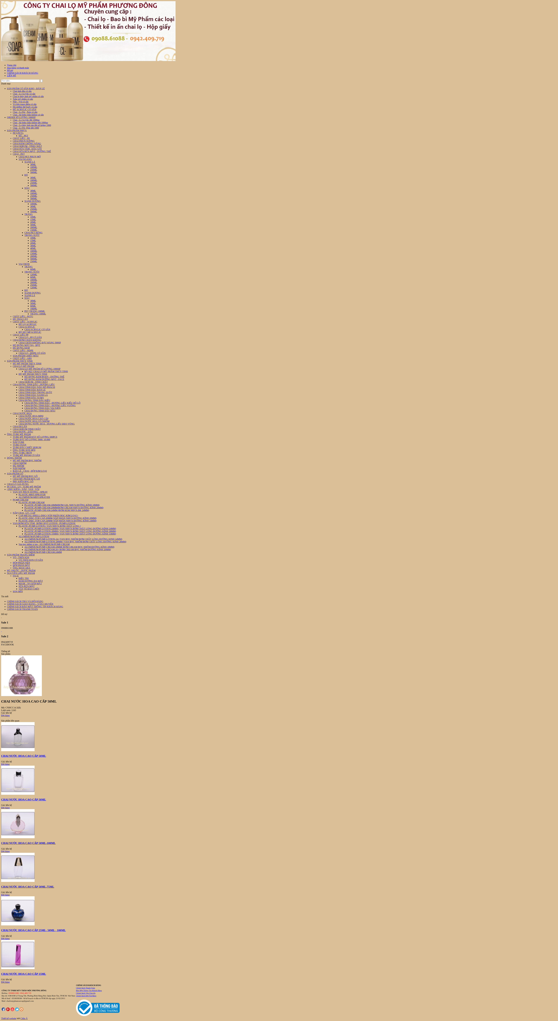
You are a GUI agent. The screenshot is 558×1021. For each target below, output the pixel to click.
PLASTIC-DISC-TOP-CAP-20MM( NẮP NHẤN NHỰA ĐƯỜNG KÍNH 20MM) (57, 518)
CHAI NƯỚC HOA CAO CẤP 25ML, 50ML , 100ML (33, 930)
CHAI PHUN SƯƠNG (24, 141)
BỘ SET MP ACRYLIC (30, 332)
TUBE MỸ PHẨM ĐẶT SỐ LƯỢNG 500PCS (35, 437)
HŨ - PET (23, 135)
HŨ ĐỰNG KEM (21, 348)
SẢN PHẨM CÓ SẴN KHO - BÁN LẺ (26, 88)
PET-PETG (18, 133)
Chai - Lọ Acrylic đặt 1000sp (26, 120)
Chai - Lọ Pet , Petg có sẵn (25, 112)
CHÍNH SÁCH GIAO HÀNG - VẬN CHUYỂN (30, 604)
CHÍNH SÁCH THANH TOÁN (22, 609)
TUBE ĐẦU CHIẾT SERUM (27, 447)
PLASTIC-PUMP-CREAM (31, 502)
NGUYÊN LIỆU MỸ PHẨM (21, 573)
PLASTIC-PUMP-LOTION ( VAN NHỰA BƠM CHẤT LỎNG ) (50, 526)
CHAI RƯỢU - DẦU (23, 431)
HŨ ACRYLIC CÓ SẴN (24, 109)
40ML (33, 248)
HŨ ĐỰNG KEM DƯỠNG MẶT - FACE (44, 379)
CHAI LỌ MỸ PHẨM (23, 366)
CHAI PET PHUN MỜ (30, 156)
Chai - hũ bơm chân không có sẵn (28, 115)
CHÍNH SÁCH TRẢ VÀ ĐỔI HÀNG (25, 601)
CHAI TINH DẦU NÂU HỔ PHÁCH (37, 387)
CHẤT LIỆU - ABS (22, 358)
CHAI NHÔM (19, 463)
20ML (33, 222)
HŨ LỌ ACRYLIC (28, 324)
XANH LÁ (29, 162)
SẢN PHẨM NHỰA (17, 130)
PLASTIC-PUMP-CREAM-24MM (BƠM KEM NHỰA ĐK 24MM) (56, 510)
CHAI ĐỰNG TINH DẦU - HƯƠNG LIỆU (34, 384)
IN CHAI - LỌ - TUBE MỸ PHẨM (24, 486)
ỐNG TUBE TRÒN (22, 452)
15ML (33, 219)
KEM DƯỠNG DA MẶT (31, 581)
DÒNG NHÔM (14, 458)
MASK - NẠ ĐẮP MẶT (30, 583)
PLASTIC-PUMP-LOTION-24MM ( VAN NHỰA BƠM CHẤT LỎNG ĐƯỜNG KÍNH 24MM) (70, 528)
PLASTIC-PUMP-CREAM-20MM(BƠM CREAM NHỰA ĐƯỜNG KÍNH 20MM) (63, 507)
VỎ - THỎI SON (21, 557)
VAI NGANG (25, 159)
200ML (33, 227)
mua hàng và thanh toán (18, 68)
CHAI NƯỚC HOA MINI (31, 416)
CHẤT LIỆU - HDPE (23, 350)
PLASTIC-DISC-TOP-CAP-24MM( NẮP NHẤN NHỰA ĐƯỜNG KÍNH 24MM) (57, 521)
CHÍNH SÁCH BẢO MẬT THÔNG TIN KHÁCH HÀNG (35, 606)
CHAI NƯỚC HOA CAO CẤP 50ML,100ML (28, 843)
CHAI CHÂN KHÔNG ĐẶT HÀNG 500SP (40, 342)
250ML (33, 170)
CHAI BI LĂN (20, 426)
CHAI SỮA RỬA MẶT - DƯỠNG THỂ (32, 151)
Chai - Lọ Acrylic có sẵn (24, 94)
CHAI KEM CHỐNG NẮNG (27, 143)
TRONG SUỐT (32, 235)
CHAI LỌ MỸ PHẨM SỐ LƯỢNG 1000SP (39, 369)
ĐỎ (26, 175)
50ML (33, 225)
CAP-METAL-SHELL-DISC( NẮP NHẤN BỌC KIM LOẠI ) (48, 515)
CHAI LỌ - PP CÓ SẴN (30, 337)
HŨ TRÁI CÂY (20, 319)
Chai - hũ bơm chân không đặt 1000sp (30, 122)
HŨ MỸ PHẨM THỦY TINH (33, 374)
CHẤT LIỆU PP (20, 335)
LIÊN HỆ (11, 75)
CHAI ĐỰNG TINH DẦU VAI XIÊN (42, 408)
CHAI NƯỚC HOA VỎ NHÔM (34, 421)
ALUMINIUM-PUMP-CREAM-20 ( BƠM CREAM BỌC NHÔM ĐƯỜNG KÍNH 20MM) (67, 549)
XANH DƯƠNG (32, 201)
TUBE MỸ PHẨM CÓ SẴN (26, 455)
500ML (33, 172)
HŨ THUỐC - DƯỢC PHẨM (21, 570)
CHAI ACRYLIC (27, 327)
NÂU (27, 188)
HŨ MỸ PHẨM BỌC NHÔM (27, 460)
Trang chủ (11, 65)
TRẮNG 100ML (38, 314)
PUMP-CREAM (20, 500)
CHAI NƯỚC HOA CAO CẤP (33, 418)
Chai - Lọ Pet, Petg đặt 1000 (26, 128)
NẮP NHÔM (19, 468)
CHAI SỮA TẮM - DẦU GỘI (27, 149)
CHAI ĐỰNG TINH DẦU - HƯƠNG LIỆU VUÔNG (50, 405)
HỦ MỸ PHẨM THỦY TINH (27, 363)
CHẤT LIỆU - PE (21, 138)
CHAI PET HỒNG (33, 232)
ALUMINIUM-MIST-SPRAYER (34, 497)
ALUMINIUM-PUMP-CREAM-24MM (43, 552)
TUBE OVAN (19, 445)
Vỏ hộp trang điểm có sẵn (24, 104)
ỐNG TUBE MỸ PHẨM (19, 434)
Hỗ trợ (10, 70)
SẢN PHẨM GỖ (15, 473)
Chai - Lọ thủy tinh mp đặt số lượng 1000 (32, 125)
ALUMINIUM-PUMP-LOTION (34, 536)
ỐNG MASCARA (21, 568)
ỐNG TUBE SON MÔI (24, 450)
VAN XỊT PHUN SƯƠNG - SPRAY (30, 492)
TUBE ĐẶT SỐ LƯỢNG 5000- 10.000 (31, 439)
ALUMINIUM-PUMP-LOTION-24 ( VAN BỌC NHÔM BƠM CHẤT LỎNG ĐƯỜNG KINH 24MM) (73, 539)
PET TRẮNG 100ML (34, 311)
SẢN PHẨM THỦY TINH (20, 361)
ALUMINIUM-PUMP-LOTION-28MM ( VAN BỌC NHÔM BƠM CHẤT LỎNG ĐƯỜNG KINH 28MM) (75, 541)
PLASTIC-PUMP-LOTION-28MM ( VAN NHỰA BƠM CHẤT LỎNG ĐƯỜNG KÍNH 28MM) (70, 531)
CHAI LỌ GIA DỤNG (18, 484)
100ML (33, 167)
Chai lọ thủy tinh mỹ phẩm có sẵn (28, 96)
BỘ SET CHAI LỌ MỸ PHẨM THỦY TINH (46, 371)
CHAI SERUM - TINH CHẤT (27, 146)
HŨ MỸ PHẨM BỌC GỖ (25, 476)
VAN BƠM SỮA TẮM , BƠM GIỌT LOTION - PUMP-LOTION (44, 523)
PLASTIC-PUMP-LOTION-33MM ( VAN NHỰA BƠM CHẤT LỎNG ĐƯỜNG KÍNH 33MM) (70, 534)
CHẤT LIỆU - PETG (23, 316)
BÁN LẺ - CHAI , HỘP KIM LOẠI (30, 471)
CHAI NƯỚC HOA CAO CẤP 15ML (23, 973)
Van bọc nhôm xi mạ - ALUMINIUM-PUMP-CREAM (44, 544)
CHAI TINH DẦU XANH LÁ (33, 395)
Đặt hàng (5, 715)
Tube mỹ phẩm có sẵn (23, 99)
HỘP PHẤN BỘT (21, 565)
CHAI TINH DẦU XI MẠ (31, 397)
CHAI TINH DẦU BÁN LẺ (32, 390)
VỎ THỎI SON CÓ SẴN (31, 560)
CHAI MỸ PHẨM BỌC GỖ (26, 479)
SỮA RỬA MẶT (27, 586)
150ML (33, 230)
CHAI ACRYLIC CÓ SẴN (37, 329)
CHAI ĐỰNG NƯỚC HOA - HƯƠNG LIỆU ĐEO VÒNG (47, 424)
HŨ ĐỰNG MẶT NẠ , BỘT (26, 345)
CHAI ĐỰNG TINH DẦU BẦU (40, 411)
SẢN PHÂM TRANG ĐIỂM (21, 555)
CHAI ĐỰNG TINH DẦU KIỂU (34, 400)
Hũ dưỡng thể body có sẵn (25, 107)
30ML (33, 164)
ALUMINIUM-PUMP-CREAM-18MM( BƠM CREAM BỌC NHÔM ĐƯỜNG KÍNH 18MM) (69, 547)
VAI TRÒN (24, 264)
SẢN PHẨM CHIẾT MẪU (26, 355)
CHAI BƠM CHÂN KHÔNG (27, 340)
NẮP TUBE (18, 442)
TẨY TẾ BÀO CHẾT (29, 589)
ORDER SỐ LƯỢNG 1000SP (21, 117)
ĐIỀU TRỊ (24, 578)
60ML (33, 269)
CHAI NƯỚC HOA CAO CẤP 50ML (23, 755)
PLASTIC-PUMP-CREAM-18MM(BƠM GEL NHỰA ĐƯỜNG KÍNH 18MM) (62, 505)
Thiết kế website (8, 1018)
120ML (33, 274)
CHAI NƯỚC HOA (22, 413)
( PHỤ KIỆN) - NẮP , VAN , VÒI (23, 489)
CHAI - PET (19, 154)
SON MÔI (18, 591)
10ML (33, 217)
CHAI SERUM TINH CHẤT (27, 429)
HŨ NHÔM (18, 466)
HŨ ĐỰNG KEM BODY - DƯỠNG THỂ (44, 376)
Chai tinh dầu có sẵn (22, 91)
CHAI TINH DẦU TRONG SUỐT (35, 392)
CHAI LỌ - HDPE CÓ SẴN (32, 353)
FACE (16, 576)
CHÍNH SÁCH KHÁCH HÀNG (22, 73)
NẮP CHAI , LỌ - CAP (24, 513)
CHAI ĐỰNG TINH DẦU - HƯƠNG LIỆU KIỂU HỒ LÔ (52, 403)
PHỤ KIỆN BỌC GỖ (23, 481)
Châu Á (24, 1018)
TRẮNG (28, 214)
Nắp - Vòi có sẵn (20, 101)
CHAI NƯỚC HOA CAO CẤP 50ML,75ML (27, 886)
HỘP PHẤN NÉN (21, 562)
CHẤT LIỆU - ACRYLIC (25, 321)
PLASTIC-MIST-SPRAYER (32, 494)
